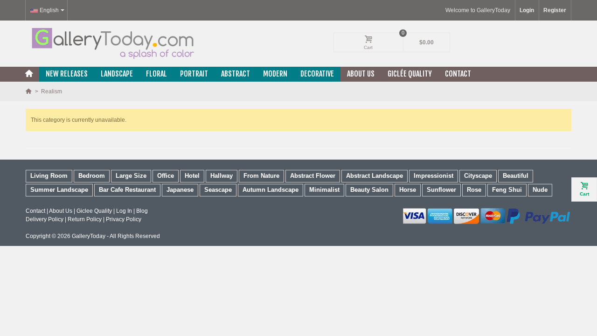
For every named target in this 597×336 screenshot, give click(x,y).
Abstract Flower (312, 175)
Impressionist (433, 175)
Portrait (194, 73)
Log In (124, 211)
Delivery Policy (44, 219)
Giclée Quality (410, 73)
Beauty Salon (369, 189)
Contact (458, 73)
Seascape (218, 189)
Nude (540, 189)
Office (165, 175)
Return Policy (85, 219)
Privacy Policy (123, 219)
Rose (474, 189)
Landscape (117, 73)
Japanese (180, 189)
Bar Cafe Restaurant (127, 189)
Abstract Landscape (374, 175)
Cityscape (478, 175)
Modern (275, 73)
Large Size (131, 175)
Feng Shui (507, 189)
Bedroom (91, 175)
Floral (156, 73)
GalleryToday (88, 236)
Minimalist (324, 189)
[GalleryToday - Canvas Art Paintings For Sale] (112, 43)
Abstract (235, 73)
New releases (67, 73)
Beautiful (515, 175)
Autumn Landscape (270, 189)
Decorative (317, 73)
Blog (142, 211)
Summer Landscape (59, 189)
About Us (361, 73)
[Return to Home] (29, 91)
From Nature (261, 175)
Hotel (192, 175)
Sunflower (441, 189)
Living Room (49, 175)
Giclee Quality (94, 211)
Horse (407, 189)
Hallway (221, 175)
